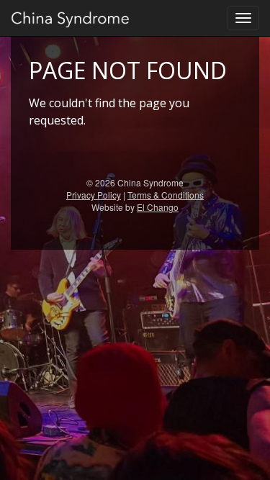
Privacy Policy (93, 195)
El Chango (158, 207)
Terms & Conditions (165, 195)
